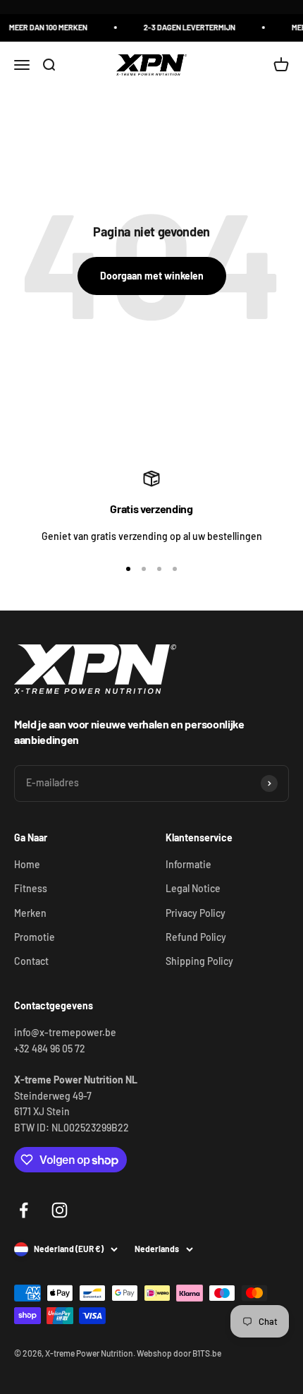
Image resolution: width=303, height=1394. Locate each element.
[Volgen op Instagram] (59, 1210)
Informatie (188, 864)
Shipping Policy (199, 961)
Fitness (30, 888)
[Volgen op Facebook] (23, 1210)
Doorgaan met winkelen (152, 276)
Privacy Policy (195, 913)
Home (27, 864)
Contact (31, 961)
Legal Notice (193, 888)
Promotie (34, 937)
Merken (30, 913)
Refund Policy (196, 937)
